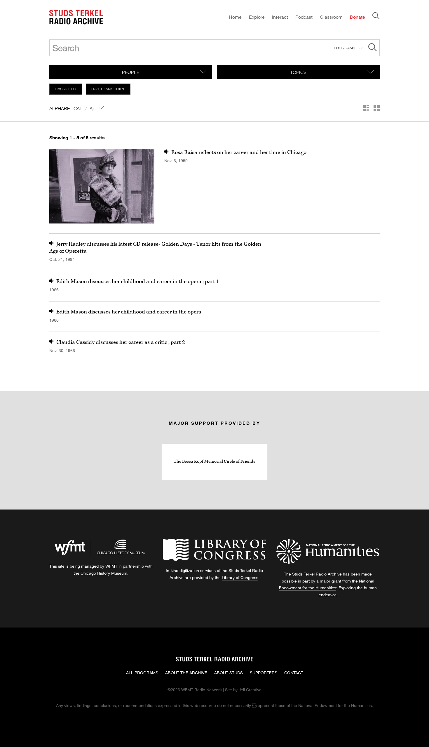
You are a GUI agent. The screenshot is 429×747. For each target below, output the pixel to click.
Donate (357, 17)
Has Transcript (108, 88)
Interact (280, 17)
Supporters (263, 672)
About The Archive (186, 672)
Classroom (331, 17)
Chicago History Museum (104, 573)
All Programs (142, 672)
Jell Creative (250, 689)
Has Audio (65, 88)
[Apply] (372, 48)
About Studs (228, 672)
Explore (257, 17)
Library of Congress (240, 577)
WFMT (111, 566)
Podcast (304, 17)
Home (235, 17)
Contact (293, 672)
